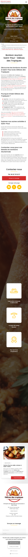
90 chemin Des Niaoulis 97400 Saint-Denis (14, 38)
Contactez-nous (14, 41)
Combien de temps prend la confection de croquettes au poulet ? (13, 86)
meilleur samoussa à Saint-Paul (11, 131)
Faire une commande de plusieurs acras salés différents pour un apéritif (12, 113)
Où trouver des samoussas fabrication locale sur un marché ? (13, 115)
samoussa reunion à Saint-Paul (11, 135)
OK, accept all (14, 542)
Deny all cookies (14, 546)
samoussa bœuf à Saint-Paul (11, 134)
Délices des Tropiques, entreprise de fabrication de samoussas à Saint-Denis (14, 46)
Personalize (15, 550)
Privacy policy (14, 553)
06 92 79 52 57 (14, 36)
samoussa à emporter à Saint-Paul (12, 133)
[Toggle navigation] (26, 2)
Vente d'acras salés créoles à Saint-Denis (12, 465)
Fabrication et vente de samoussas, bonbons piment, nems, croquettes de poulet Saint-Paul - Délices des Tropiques (13, 48)
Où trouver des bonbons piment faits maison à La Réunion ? (13, 78)
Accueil (2, 44)
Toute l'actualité (18, 478)
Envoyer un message (14, 178)
